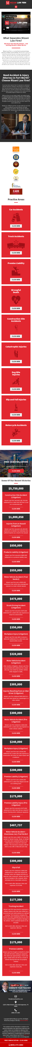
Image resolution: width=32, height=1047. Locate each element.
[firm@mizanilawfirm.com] (16, 996)
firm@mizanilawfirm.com (15, 999)
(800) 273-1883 (15, 1013)
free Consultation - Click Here (16, 1040)
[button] (16, 7)
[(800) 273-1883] (16, 1010)
